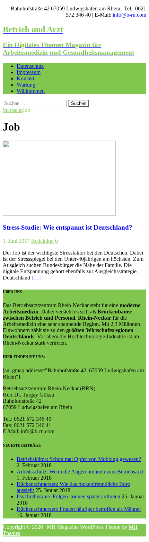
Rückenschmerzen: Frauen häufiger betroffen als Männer (79, 509)
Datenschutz (30, 66)
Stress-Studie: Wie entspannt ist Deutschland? (67, 227)
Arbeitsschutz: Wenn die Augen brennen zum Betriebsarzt (80, 471)
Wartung (26, 85)
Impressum (29, 72)
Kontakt (25, 78)
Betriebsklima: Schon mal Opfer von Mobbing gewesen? (79, 459)
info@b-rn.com (129, 15)
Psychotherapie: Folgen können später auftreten (68, 496)
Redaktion (42, 241)
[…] (36, 278)
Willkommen (31, 91)
